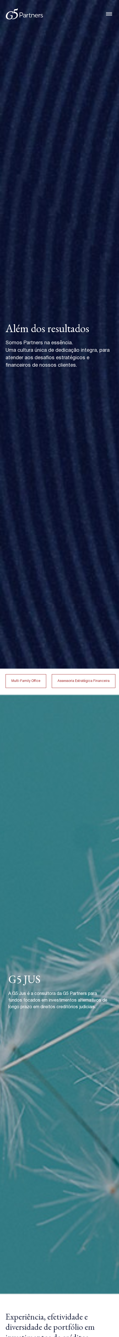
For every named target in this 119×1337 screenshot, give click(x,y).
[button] (108, 14)
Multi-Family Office (25, 681)
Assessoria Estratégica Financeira (84, 681)
